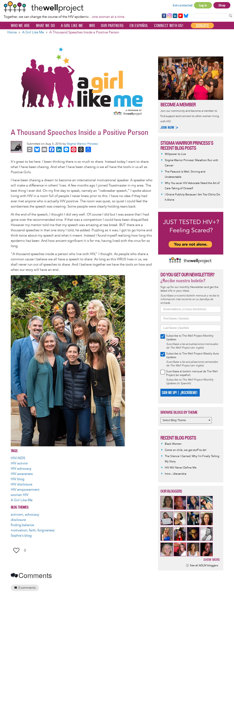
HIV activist (19, 463)
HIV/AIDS (18, 458)
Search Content (230, 15)
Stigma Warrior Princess (82, 144)
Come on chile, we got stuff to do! (185, 450)
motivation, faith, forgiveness (32, 530)
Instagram (169, 16)
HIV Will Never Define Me (181, 467)
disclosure (18, 520)
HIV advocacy (21, 468)
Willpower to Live (175, 154)
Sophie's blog (21, 535)
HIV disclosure (21, 484)
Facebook (164, 16)
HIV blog (17, 479)
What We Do (45, 25)
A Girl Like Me (72, 25)
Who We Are (20, 25)
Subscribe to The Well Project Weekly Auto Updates (192, 355)
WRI (92, 25)
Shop (221, 5)
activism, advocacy (25, 514)
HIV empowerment (25, 489)
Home (12, 32)
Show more (211, 559)
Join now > (169, 127)
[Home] (64, 7)
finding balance (22, 525)
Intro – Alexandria (175, 474)
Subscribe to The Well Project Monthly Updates (189, 337)
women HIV (19, 495)
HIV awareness (22, 474)
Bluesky (186, 16)
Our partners (112, 25)
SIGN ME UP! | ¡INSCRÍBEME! (179, 392)
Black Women (173, 444)
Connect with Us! (168, 25)
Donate (202, 25)
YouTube (180, 16)
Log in (203, 5)
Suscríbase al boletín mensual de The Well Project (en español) (192, 373)
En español (139, 25)
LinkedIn (175, 16)
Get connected (182, 5)
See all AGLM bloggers (204, 565)
